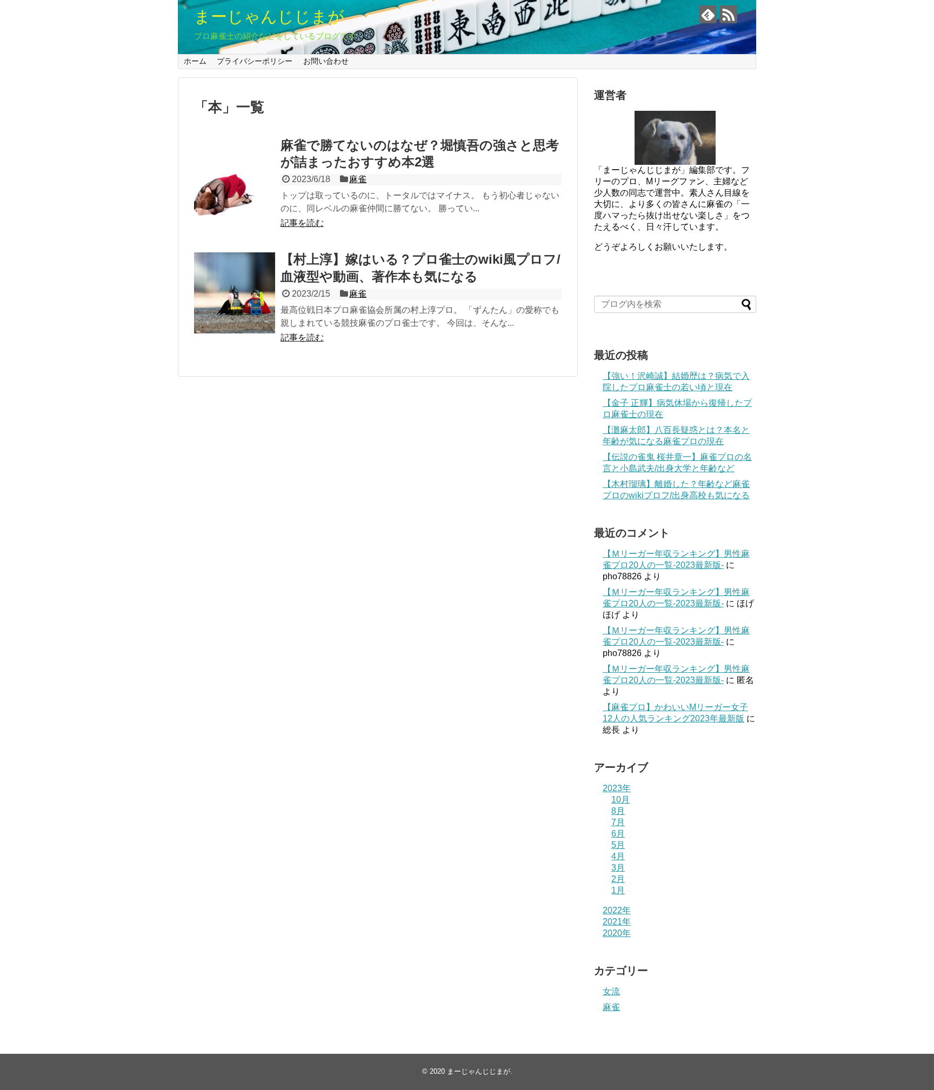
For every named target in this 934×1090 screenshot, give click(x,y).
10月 (620, 799)
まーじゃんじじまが (269, 16)
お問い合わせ (326, 61)
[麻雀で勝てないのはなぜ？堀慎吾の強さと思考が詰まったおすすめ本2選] (234, 178)
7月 (618, 822)
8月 (618, 810)
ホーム (195, 61)
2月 (618, 879)
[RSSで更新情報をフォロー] (728, 14)
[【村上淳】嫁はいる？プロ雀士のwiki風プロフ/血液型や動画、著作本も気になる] (234, 292)
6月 (618, 833)
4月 (618, 856)
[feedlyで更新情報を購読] (708, 14)
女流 (611, 991)
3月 (618, 867)
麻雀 (357, 179)
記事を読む (302, 223)
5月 (618, 845)
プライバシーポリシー (254, 61)
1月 (618, 890)
